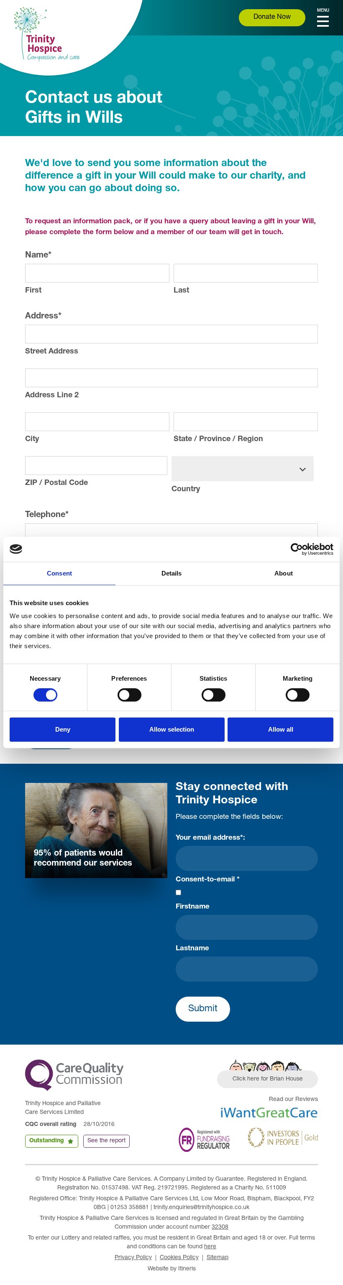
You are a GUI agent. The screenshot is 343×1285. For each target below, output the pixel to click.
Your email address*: (210, 838)
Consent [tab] (59, 573)
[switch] (129, 695)
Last (181, 291)
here (210, 1247)
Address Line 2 (52, 395)
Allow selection (171, 729)
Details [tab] (171, 573)
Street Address (51, 352)
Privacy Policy (133, 1258)
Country (186, 489)
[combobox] (243, 468)
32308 (220, 1227)
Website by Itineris (172, 1269)
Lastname (192, 948)
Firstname (193, 907)
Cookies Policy (179, 1258)
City (32, 439)
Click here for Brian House (268, 1079)
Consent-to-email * (208, 880)
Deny (62, 729)
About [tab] (283, 573)
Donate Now (272, 17)
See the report (106, 1141)
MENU (323, 11)
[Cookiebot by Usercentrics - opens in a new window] (296, 549)
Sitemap (217, 1258)
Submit (203, 1009)
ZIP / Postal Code (56, 483)
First (33, 291)
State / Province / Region (218, 439)
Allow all (280, 729)
